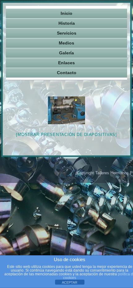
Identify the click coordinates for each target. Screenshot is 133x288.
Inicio (66, 13)
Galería (66, 52)
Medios (66, 42)
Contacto (66, 72)
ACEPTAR (69, 282)
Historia (66, 23)
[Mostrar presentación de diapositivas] (66, 134)
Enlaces (66, 62)
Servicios (66, 33)
